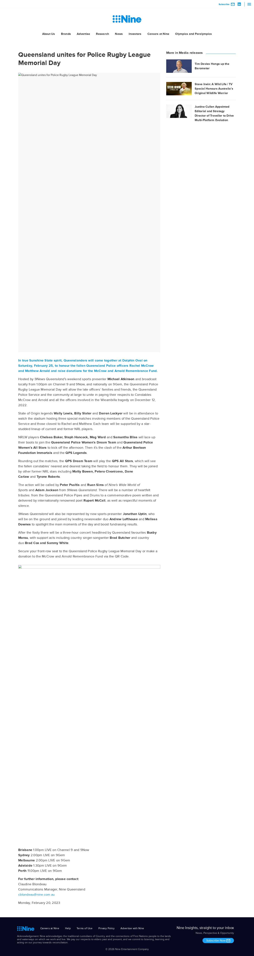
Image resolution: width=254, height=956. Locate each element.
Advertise (83, 34)
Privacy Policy (106, 928)
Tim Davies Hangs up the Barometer (212, 66)
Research (102, 34)
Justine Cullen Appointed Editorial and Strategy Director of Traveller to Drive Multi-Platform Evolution (214, 113)
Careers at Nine (158, 34)
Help (68, 928)
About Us (48, 34)
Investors (135, 34)
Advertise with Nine (132, 928)
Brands (66, 34)
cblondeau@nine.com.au (36, 894)
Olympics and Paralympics (193, 34)
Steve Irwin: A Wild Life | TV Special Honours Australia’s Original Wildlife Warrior (214, 89)
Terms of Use (84, 928)
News (119, 34)
